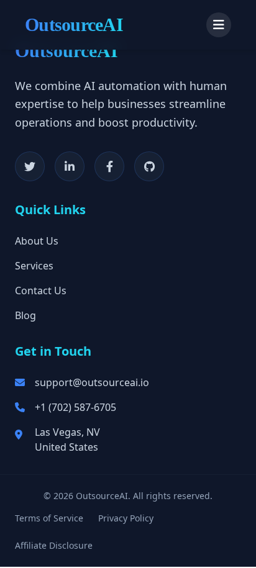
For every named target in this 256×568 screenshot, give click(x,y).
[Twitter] (30, 166)
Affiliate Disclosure (54, 545)
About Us (36, 241)
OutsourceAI (74, 24)
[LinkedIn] (70, 166)
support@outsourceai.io (92, 382)
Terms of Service (49, 518)
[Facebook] (109, 166)
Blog (25, 315)
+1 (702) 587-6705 (75, 407)
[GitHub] (149, 166)
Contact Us (40, 290)
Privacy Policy (125, 518)
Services (34, 266)
